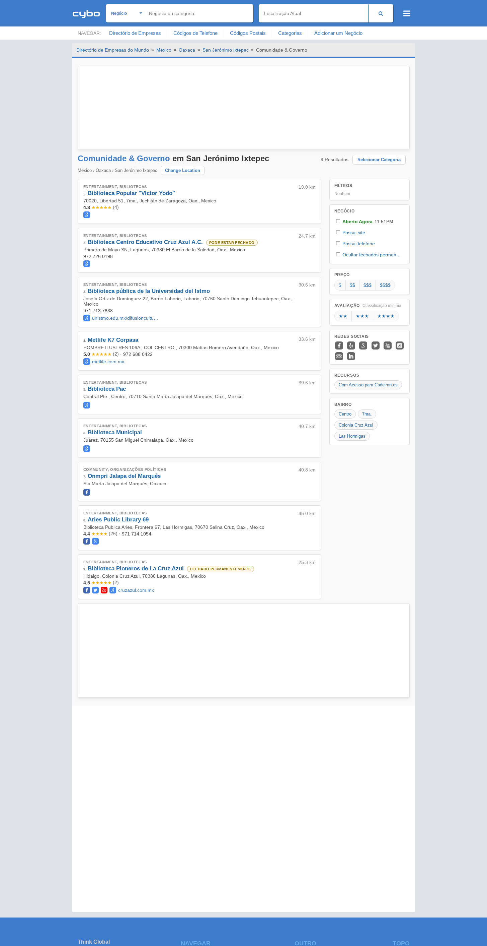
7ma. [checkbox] (367, 414)
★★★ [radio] (362, 316)
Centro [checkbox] (345, 414)
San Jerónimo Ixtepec (225, 50)
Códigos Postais (248, 33)
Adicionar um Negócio (338, 33)
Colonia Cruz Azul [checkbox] (356, 425)
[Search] (380, 13)
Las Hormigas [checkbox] (352, 436)
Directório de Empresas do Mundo (112, 50)
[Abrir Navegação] (407, 13)
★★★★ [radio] (386, 316)
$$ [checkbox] (352, 285)
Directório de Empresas (135, 33)
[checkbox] (369, 221)
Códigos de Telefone (195, 33)
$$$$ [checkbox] (385, 285)
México (163, 50)
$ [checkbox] (340, 285)
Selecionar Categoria (379, 159)
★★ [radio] (343, 316)
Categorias (290, 33)
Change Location (182, 170)
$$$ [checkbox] (367, 285)
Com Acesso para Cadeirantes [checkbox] (368, 384)
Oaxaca (187, 50)
